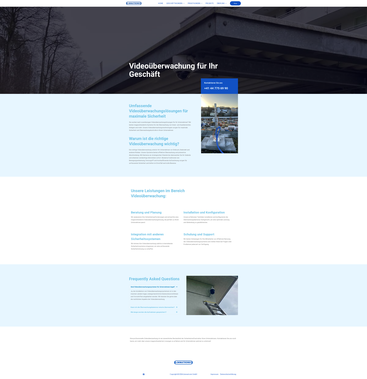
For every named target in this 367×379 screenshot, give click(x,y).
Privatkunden (194, 3)
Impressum (214, 374)
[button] (183, 3)
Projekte (209, 3)
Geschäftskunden (174, 3)
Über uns (221, 3)
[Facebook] (144, 374)
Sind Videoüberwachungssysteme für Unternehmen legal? (153, 287)
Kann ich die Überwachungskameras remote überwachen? (153, 307)
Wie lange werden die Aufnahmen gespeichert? (148, 312)
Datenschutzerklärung (228, 374)
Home (160, 3)
